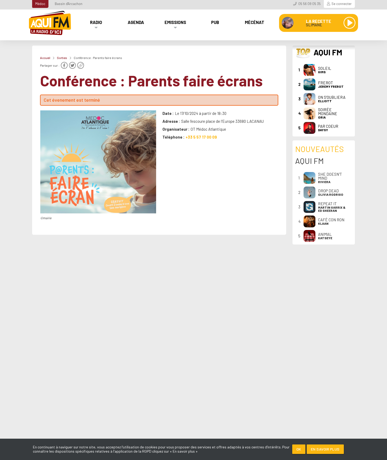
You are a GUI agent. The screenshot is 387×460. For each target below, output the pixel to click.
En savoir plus (325, 449)
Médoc (40, 4)
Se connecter (341, 4)
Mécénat (254, 22)
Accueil (45, 58)
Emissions (175, 22)
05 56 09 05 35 (309, 4)
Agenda (136, 22)
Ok (298, 449)
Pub (215, 22)
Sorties (62, 58)
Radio (96, 22)
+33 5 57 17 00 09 (201, 137)
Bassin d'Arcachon (68, 4)
